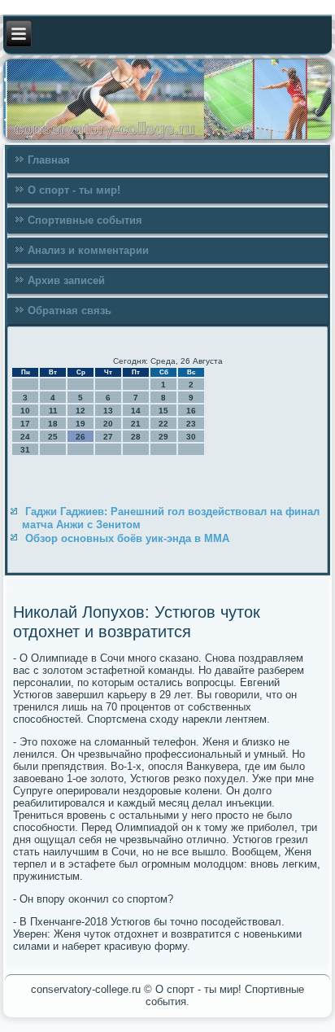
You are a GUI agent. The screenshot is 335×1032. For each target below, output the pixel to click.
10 (25, 410)
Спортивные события (85, 220)
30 (191, 436)
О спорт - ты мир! (74, 190)
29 (163, 436)
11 (53, 410)
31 (25, 449)
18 (53, 423)
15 (163, 410)
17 (25, 423)
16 (191, 410)
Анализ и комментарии (88, 250)
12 (80, 410)
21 (136, 423)
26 (80, 436)
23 (191, 423)
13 (108, 410)
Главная (49, 160)
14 (136, 410)
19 (80, 423)
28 (136, 436)
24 (25, 436)
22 (163, 423)
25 (53, 436)
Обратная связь (69, 310)
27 (108, 436)
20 (108, 423)
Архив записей (66, 280)
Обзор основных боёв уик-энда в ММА (127, 538)
